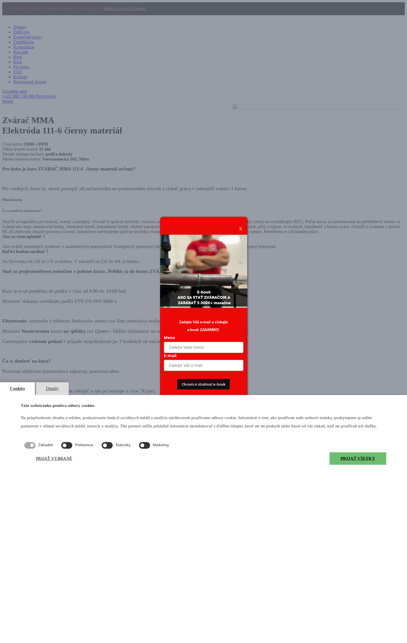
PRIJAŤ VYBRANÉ (54, 458)
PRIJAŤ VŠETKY (358, 458)
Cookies (17, 388)
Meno (169, 337)
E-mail (170, 355)
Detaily (52, 388)
